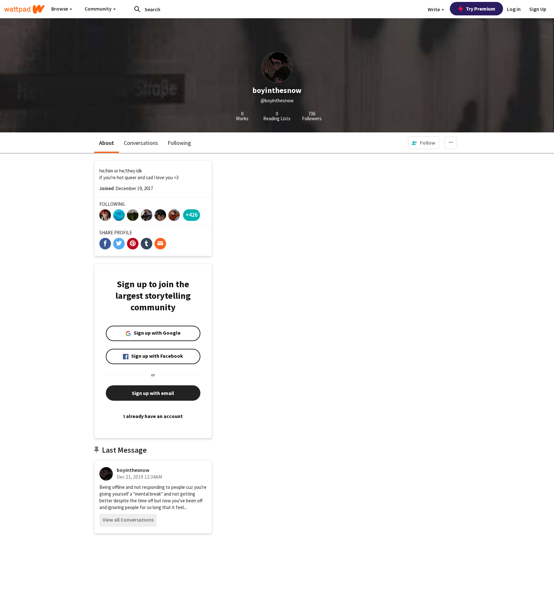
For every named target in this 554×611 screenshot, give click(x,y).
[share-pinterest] (132, 243)
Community (99, 8)
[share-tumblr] (146, 243)
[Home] (24, 9)
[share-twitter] (119, 243)
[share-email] (160, 243)
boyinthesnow (133, 470)
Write (434, 9)
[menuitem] (423, 142)
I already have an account (153, 416)
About (106, 142)
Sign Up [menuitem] (537, 9)
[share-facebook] (105, 243)
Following (179, 142)
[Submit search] (137, 9)
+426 (191, 214)
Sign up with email (153, 393)
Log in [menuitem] (514, 9)
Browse (60, 8)
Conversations (141, 142)
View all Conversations (128, 519)
